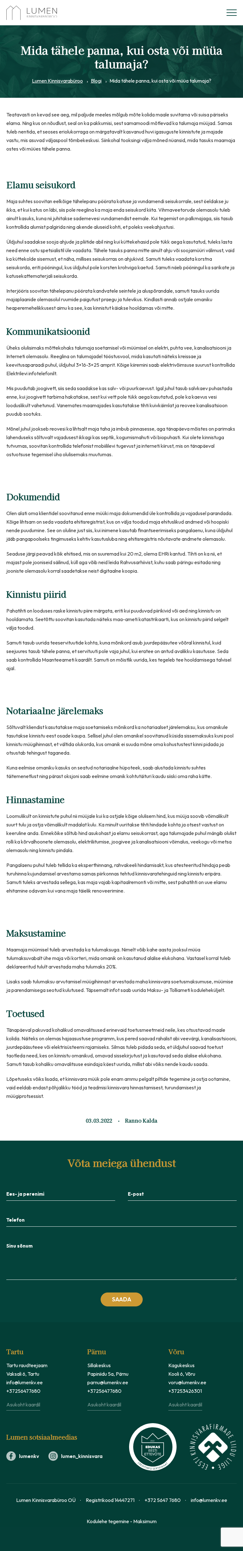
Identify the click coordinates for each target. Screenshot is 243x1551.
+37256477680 (23, 1391)
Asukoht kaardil (23, 1404)
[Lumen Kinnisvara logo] (38, 13)
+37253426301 (185, 1391)
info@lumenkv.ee (24, 1382)
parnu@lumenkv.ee (107, 1382)
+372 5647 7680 (163, 1500)
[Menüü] (232, 13)
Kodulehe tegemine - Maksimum (122, 1521)
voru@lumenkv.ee (187, 1382)
